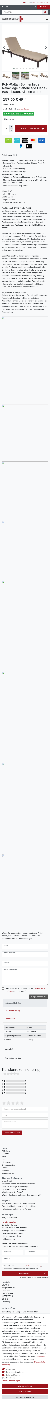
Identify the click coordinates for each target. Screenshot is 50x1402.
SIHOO (5, 1299)
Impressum (40, 1356)
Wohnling (6, 1302)
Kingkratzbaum (8, 1288)
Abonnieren (24, 1273)
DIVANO (5, 1285)
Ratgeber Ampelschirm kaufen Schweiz (18, 1203)
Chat (23, 2)
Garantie (5, 1154)
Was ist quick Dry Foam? (12, 1192)
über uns (5, 1168)
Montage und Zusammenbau (14, 1230)
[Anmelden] (3, 7)
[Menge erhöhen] (11, 127)
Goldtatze (6, 1290)
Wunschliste (10, 119)
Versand (5, 1170)
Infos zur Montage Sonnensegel (15, 1186)
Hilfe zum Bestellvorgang (12, 1233)
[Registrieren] (7, 7)
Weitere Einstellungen (11, 1381)
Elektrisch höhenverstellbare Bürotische (18, 1184)
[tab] (25, 1003)
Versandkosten (24, 109)
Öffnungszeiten (8, 1165)
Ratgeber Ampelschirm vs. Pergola (16, 1209)
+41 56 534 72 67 (40, 2)
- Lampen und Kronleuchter (20, 1312)
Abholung (6, 1151)
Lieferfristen (7, 1162)
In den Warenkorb (30, 128)
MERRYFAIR (7, 1296)
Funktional (10, 1378)
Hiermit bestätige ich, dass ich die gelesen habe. (25, 989)
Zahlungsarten (8, 1173)
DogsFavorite (7, 1293)
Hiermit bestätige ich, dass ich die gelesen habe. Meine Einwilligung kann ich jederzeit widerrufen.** (25, 1267)
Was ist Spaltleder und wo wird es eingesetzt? (21, 1195)
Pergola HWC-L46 (9, 1217)
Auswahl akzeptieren (25, 1397)
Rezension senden (12, 1133)
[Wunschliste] (35, 7)
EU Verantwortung (12, 1011)
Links (4, 1159)
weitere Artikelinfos (13, 1003)
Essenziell (10, 1369)
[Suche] (45, 12)
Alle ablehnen (25, 1391)
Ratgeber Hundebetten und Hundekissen (19, 1206)
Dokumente (10, 1018)
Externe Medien (13, 1375)
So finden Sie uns (9, 1225)
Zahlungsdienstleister (15, 1372)
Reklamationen (8, 1239)
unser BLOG (7, 1181)
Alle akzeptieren (25, 1386)
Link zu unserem (11, 1236)
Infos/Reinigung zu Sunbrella (14, 1189)
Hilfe (4, 1156)
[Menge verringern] (11, 130)
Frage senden (37, 997)
